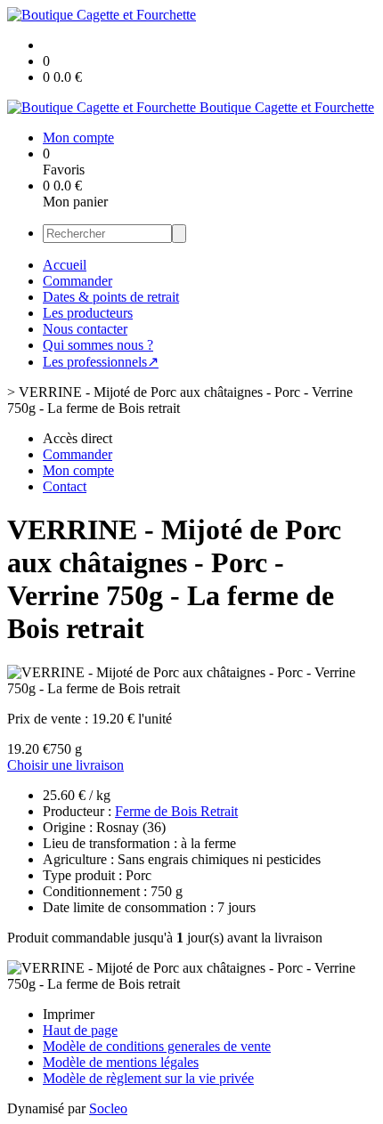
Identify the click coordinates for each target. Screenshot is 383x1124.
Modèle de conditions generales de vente (157, 1046)
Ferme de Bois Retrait (176, 811)
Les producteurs (88, 312)
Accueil (64, 264)
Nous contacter (85, 328)
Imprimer (68, 1014)
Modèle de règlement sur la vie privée (148, 1078)
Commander (77, 280)
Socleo (108, 1108)
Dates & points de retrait (111, 296)
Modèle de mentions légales (121, 1062)
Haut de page (80, 1030)
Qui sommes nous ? (98, 344)
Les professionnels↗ (101, 361)
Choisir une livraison (65, 764)
